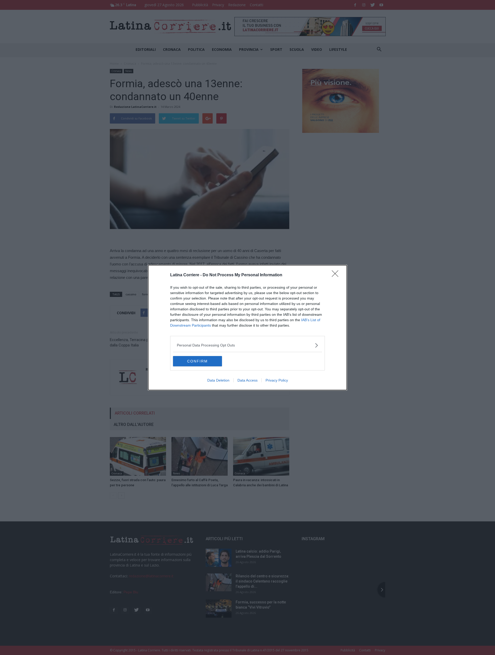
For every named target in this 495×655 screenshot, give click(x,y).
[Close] (337, 275)
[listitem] (247, 345)
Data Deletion (218, 380)
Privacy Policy (277, 380)
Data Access (247, 380)
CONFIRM (197, 361)
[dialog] (247, 327)
